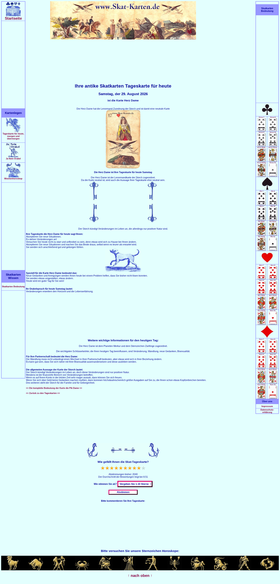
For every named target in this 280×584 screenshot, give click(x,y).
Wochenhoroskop (13, 178)
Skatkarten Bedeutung (13, 286)
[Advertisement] (13, 64)
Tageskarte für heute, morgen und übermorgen (13, 136)
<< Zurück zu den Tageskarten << (43, 393)
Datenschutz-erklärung (267, 410)
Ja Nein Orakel (13, 158)
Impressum (267, 406)
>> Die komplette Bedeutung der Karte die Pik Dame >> (54, 388)
